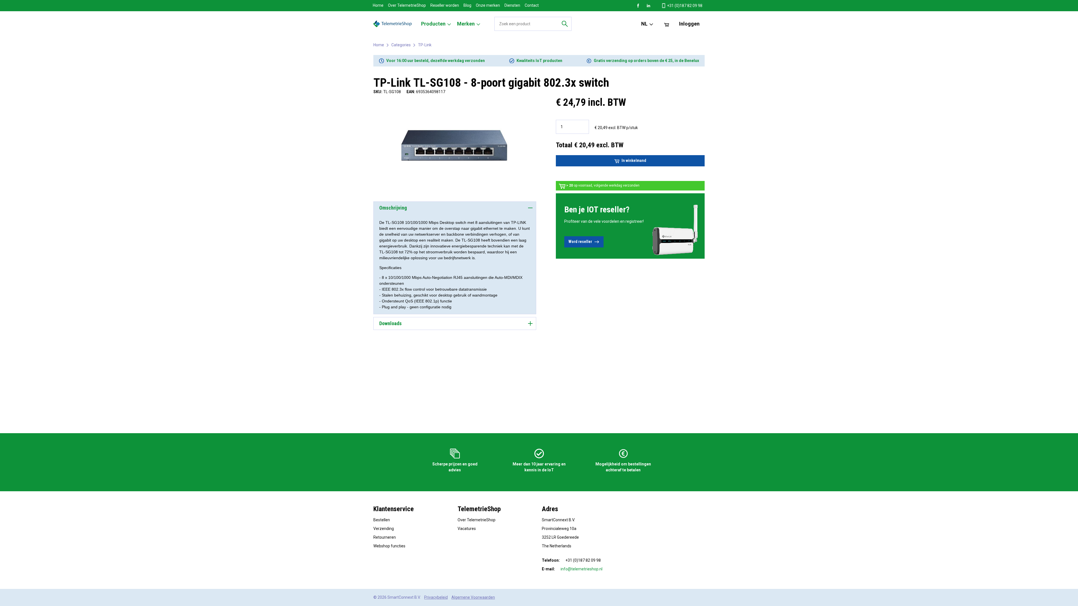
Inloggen (689, 24)
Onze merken (488, 5)
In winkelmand (634, 160)
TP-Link (424, 45)
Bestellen (381, 520)
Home (378, 5)
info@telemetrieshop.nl (581, 569)
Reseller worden (444, 5)
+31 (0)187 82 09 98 (684, 5)
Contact (532, 5)
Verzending (383, 528)
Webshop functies (389, 546)
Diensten (512, 5)
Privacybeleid (436, 597)
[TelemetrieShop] (393, 23)
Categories (401, 45)
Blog (467, 5)
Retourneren (384, 537)
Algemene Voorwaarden (473, 597)
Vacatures (467, 528)
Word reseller (580, 241)
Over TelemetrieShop (407, 5)
